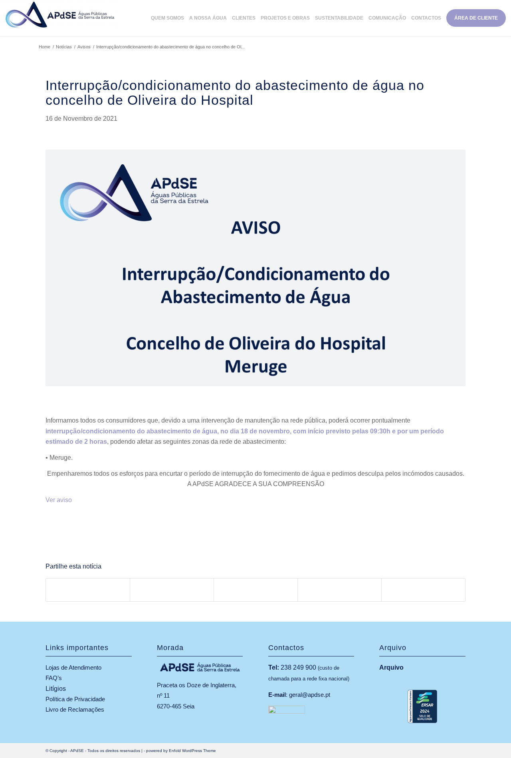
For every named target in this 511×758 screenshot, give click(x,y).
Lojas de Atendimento (73, 667)
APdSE (77, 750)
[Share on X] (172, 589)
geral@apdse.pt (309, 694)
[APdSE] (60, 18)
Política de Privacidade (75, 699)
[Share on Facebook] (88, 589)
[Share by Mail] (423, 589)
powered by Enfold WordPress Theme (181, 750)
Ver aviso (59, 500)
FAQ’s (54, 677)
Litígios (56, 688)
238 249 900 (298, 667)
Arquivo (391, 667)
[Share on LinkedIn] (339, 589)
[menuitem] (170, 18)
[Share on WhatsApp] (255, 589)
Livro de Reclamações (75, 709)
